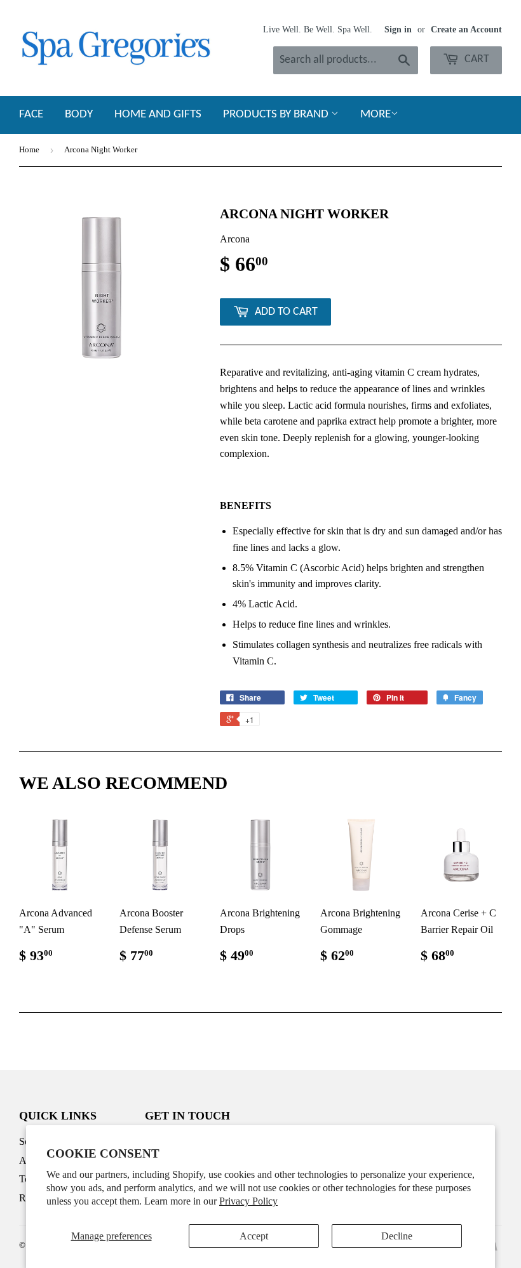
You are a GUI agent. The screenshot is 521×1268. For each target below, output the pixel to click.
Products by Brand (277, 115)
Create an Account (466, 29)
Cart (475, 59)
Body (79, 115)
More (375, 115)
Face (31, 115)
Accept (254, 1236)
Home (29, 149)
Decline (396, 1236)
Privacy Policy (248, 1201)
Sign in (398, 29)
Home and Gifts (157, 115)
